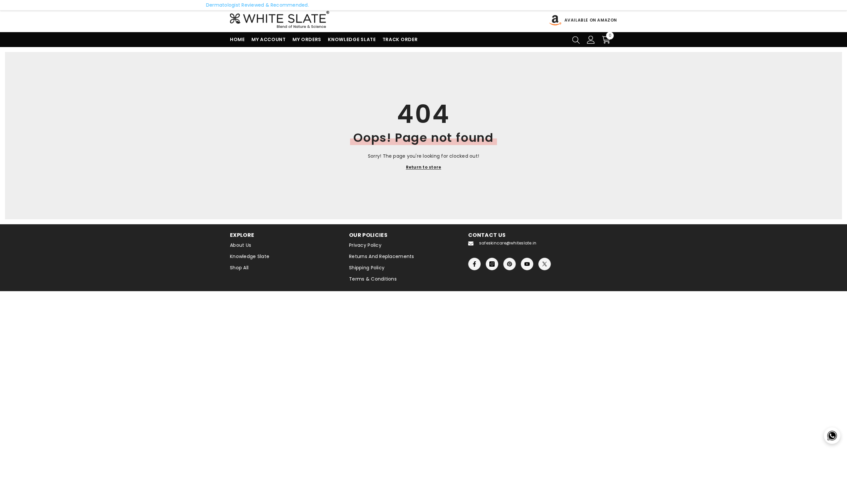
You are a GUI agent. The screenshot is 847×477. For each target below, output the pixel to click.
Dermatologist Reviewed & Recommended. (213, 5)
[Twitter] (544, 264)
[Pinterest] (509, 264)
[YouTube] (527, 264)
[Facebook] (474, 264)
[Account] (591, 40)
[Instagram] (492, 264)
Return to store (423, 167)
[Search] (576, 40)
